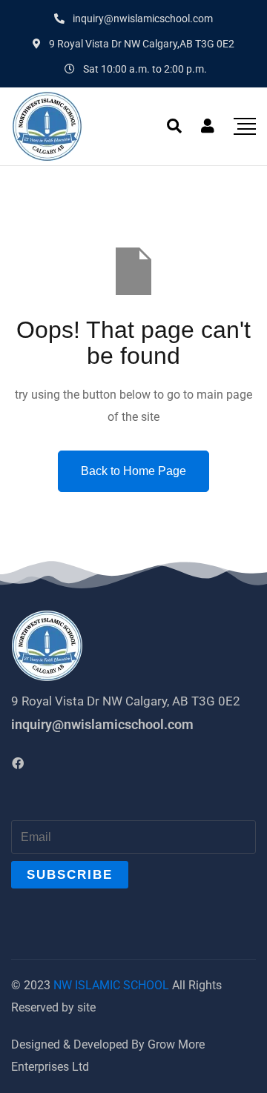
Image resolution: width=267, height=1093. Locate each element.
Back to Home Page (133, 471)
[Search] (174, 126)
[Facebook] (18, 763)
